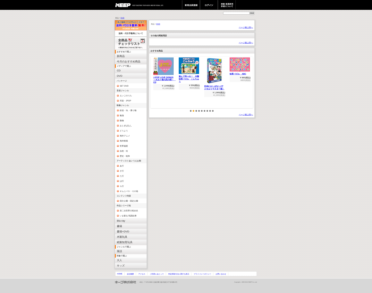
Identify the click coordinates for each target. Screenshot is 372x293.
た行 (122, 176)
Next (251, 85)
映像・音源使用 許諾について (227, 5)
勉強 (122, 115)
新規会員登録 (191, 5)
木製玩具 (122, 236)
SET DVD (124, 86)
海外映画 (124, 141)
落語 (119, 251)
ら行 (122, 186)
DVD (122, 18)
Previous (152, 85)
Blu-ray (121, 220)
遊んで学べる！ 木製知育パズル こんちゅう (189, 79)
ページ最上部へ (246, 27)
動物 (122, 120)
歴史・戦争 (125, 156)
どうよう (124, 131)
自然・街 (124, 151)
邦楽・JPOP (125, 101)
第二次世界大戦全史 (129, 210)
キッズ (121, 265)
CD (119, 70)
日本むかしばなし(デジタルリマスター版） (214, 87)
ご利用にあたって (157, 274)
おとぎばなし (126, 125)
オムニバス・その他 (129, 191)
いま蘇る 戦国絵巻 (128, 216)
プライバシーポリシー (202, 274)
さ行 (122, 171)
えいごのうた (126, 95)
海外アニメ (125, 136)
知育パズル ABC (238, 74)
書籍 (119, 226)
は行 (122, 181)
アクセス (141, 274)
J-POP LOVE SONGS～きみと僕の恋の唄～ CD (164, 79)
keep (124, 5)
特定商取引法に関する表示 (178, 274)
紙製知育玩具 (125, 242)
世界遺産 (124, 146)
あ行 (122, 166)
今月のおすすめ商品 (128, 61)
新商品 (121, 56)
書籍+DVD (123, 231)
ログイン (209, 5)
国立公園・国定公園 (129, 201)
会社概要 (130, 274)
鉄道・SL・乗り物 (128, 110)
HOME (119, 274)
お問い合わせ (221, 274)
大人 (119, 260)
